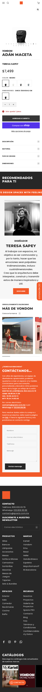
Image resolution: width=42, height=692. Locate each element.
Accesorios (7, 551)
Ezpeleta (27, 562)
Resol (26, 551)
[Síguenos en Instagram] (9, 641)
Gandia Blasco (30, 559)
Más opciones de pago (21, 131)
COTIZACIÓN (39, 291)
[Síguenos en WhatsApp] (20, 641)
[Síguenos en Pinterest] (15, 641)
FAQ (25, 621)
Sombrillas (7, 566)
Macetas (6, 570)
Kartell (26, 541)
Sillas (4, 541)
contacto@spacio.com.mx (15, 513)
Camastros (7, 562)
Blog (25, 617)
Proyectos (28, 599)
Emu (25, 548)
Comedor (7, 603)
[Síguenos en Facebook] (3, 641)
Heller (26, 555)
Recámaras (8, 607)
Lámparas (7, 548)
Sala (4, 599)
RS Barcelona (29, 570)
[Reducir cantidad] (5, 104)
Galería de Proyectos (28, 605)
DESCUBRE (21, 291)
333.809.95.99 (21, 510)
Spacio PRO (28, 610)
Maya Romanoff (31, 566)
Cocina (5, 610)
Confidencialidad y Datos (31, 633)
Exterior (5, 596)
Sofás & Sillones (10, 559)
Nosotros (27, 596)
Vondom (27, 544)
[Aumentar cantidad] (13, 104)
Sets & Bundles (9, 583)
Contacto (28, 613)
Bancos (6, 544)
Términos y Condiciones (29, 626)
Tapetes (6, 580)
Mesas (5, 555)
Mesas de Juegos (7, 575)
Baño (5, 614)
